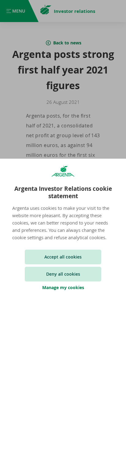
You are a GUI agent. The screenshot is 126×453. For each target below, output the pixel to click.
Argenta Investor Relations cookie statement (63, 192)
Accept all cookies (63, 257)
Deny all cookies (63, 274)
